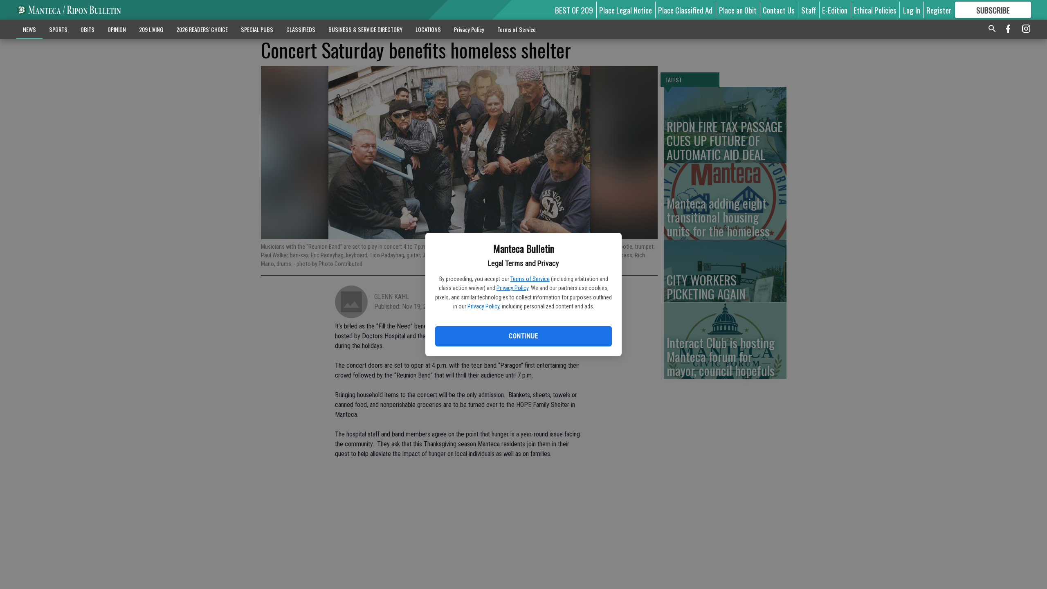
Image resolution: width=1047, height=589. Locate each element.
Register (938, 9)
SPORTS (58, 29)
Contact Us (779, 9)
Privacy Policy (512, 288)
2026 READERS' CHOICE (202, 29)
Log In (911, 9)
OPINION (117, 29)
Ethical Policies (875, 9)
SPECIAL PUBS (257, 29)
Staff (808, 9)
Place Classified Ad (685, 9)
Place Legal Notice (625, 9)
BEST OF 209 (574, 9)
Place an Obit (738, 9)
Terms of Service (530, 279)
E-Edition (834, 9)
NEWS (29, 29)
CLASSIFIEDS (300, 29)
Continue (523, 336)
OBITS (87, 29)
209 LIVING (151, 29)
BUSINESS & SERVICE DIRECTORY (365, 29)
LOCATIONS (428, 29)
